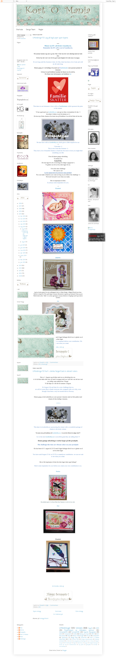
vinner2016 (75, 632)
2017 (20, 206)
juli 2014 (22, 245)
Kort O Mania (24, 634)
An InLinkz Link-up (58, 347)
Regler (41, 29)
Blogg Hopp (74, 638)
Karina (58, 471)
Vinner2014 (68, 634)
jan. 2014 (23, 262)
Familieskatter (63, 106)
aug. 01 (24, 242)
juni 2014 (23, 248)
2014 (39, 364)
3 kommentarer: (54, 362)
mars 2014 (23, 256)
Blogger (64, 650)
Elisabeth (22, 632)
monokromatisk (72, 644)
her (70, 74)
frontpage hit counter (20, 69)
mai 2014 (23, 250)
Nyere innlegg (37, 611)
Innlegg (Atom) (44, 619)
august (86, 643)
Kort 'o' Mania (91, 641)
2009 (20, 276)
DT (69, 639)
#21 (67, 641)
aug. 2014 (23, 227)
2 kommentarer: (54, 605)
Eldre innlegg (79, 611)
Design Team (30, 29)
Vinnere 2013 (75, 639)
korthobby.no (52, 112)
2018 (20, 203)
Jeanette (58, 257)
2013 (20, 266)
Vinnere (79, 628)
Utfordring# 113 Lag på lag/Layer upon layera (50, 37)
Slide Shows (80, 643)
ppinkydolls (88, 644)
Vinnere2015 (63, 632)
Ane (58, 301)
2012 (20, 268)
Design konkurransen (87, 639)
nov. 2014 (23, 219)
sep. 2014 (23, 224)
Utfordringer (44, 364)
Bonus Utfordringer (78, 636)
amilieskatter (63, 68)
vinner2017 (96, 636)
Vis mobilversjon (58, 614)
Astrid (22, 630)
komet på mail (63, 644)
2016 (20, 209)
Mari (21, 637)
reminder (95, 644)
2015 (20, 211)
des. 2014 (23, 216)
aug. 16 (24, 229)
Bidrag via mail (84, 634)
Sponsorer (65, 638)
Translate (23, 39)
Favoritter (84, 638)
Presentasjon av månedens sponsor (79, 630)
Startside (19, 29)
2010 (20, 273)
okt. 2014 (23, 221)
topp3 (90, 628)
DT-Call (88, 636)
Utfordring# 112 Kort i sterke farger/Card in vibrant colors (55, 371)
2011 (20, 271)
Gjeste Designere (90, 632)
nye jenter (81, 644)
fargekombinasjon (93, 643)
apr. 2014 (23, 253)
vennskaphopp (62, 646)
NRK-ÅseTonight (67, 643)
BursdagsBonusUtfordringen (79, 641)
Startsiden (58, 611)
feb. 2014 (23, 260)
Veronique (23, 639)
